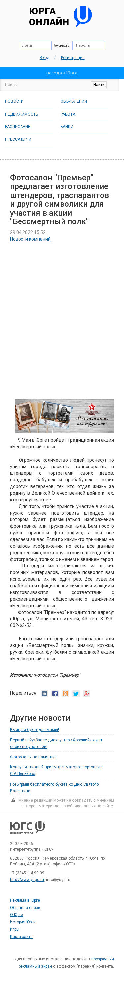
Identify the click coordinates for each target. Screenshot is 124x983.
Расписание (17, 126)
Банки (67, 126)
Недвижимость (21, 114)
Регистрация (73, 57)
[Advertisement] (62, 313)
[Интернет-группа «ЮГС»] (27, 830)
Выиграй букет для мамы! (34, 729)
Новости (14, 101)
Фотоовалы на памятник (33, 757)
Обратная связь (25, 907)
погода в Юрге (62, 72)
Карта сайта (21, 936)
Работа (68, 114)
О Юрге (16, 914)
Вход (44, 57)
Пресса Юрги (18, 139)
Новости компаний (30, 239)
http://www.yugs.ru (27, 879)
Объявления (74, 101)
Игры (14, 929)
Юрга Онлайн (49, 17)
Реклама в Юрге (25, 900)
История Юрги (23, 922)
